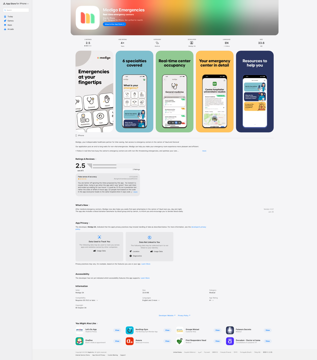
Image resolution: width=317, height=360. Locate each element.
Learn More (145, 264)
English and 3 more (149, 300)
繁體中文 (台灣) (267, 352)
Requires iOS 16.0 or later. (86, 300)
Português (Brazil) (245, 352)
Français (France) (225, 352)
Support (123, 355)
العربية (200, 352)
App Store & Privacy (98, 355)
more (204, 151)
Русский (207, 352)
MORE (135, 192)
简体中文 (215, 352)
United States (177, 352)
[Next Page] (276, 336)
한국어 (236, 352)
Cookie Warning (113, 355)
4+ (210, 300)
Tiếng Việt (257, 352)
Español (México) (190, 352)
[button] (16, 16)
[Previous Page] (73, 336)
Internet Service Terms (83, 355)
